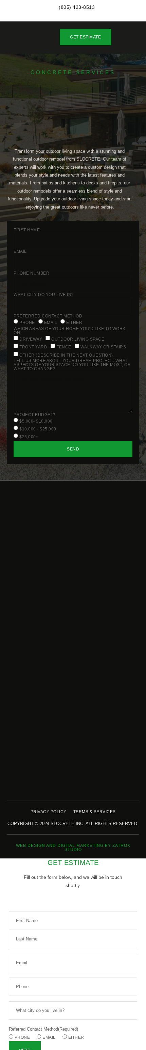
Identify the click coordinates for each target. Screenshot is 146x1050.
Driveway (30, 339)
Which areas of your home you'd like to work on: (70, 331)
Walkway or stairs (103, 347)
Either (74, 322)
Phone (27, 322)
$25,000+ (28, 436)
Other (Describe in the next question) (66, 354)
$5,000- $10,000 (36, 421)
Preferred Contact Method (48, 316)
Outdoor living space (77, 339)
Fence (63, 347)
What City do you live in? (44, 295)
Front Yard (33, 347)
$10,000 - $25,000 (37, 429)
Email (20, 251)
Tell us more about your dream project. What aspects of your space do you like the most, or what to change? (72, 365)
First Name (27, 230)
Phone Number (31, 273)
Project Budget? (35, 415)
